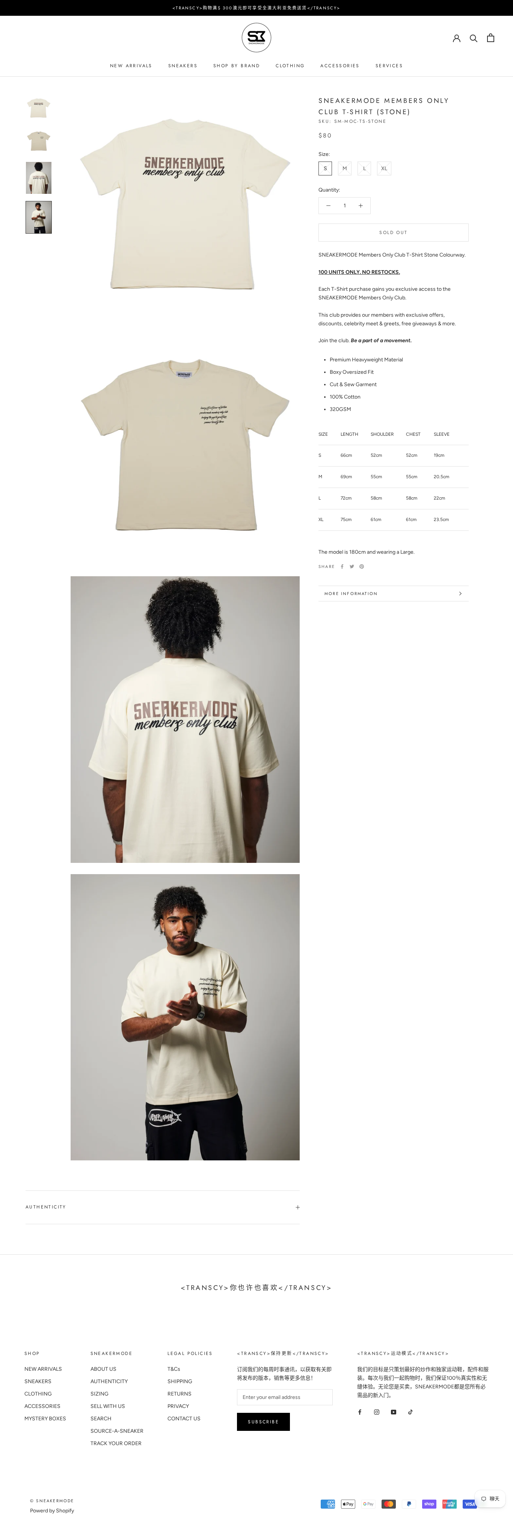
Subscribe (263, 1421)
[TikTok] (410, 1411)
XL (384, 168)
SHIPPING (179, 1381)
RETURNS (179, 1394)
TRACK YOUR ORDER (116, 1443)
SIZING (100, 1394)
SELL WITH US (108, 1406)
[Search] (474, 38)
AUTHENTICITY (109, 1381)
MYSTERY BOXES (45, 1418)
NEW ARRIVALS (131, 65)
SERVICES (389, 65)
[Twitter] (352, 566)
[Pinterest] (361, 566)
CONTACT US (184, 1418)
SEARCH (101, 1418)
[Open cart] (490, 37)
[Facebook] (342, 566)
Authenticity (46, 1207)
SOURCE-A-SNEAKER (117, 1431)
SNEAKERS (183, 65)
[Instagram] (376, 1411)
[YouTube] (393, 1411)
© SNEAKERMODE (52, 1501)
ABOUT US (103, 1369)
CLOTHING (290, 65)
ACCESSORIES (339, 65)
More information (351, 594)
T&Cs (173, 1369)
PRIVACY (178, 1406)
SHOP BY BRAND (236, 65)
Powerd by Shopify (52, 1510)
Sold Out (393, 232)
